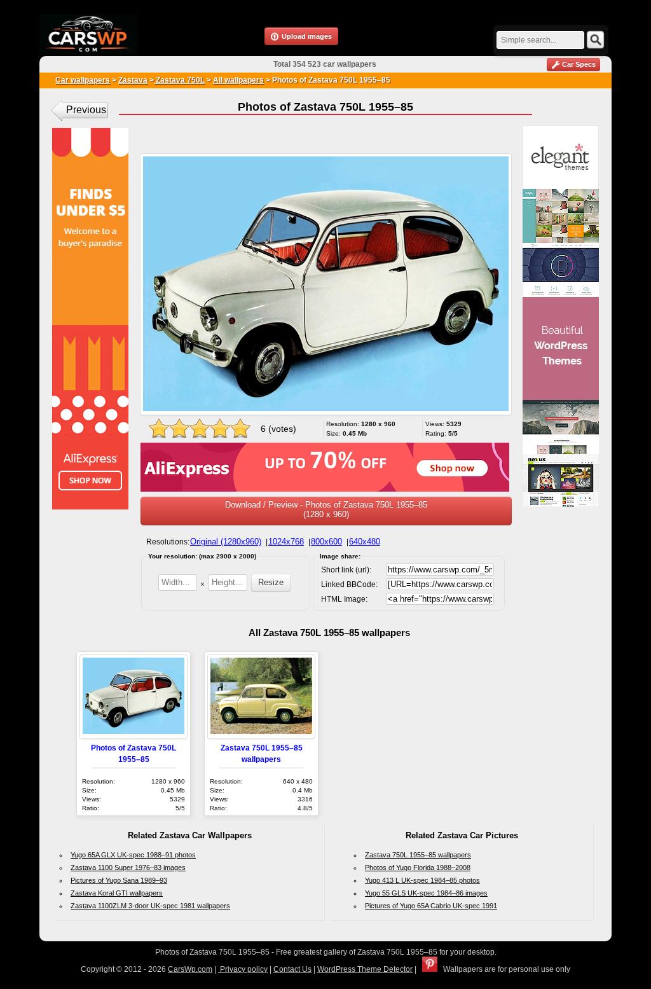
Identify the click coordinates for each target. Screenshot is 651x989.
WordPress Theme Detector (365, 969)
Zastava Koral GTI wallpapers (117, 893)
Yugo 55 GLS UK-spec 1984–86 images (426, 893)
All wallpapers (238, 80)
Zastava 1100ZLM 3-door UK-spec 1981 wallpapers (150, 905)
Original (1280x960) (225, 541)
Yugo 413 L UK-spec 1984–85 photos (422, 880)
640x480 (364, 541)
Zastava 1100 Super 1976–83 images (128, 867)
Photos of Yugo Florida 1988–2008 (417, 867)
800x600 (326, 541)
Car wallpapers (82, 80)
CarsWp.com (190, 969)
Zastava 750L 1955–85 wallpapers (418, 855)
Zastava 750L (179, 80)
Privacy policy (243, 969)
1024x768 (286, 541)
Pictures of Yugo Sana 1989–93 (119, 880)
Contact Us (292, 969)
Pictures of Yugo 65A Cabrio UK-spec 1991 (431, 905)
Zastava (132, 80)
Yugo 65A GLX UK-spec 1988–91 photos (133, 855)
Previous (86, 109)
